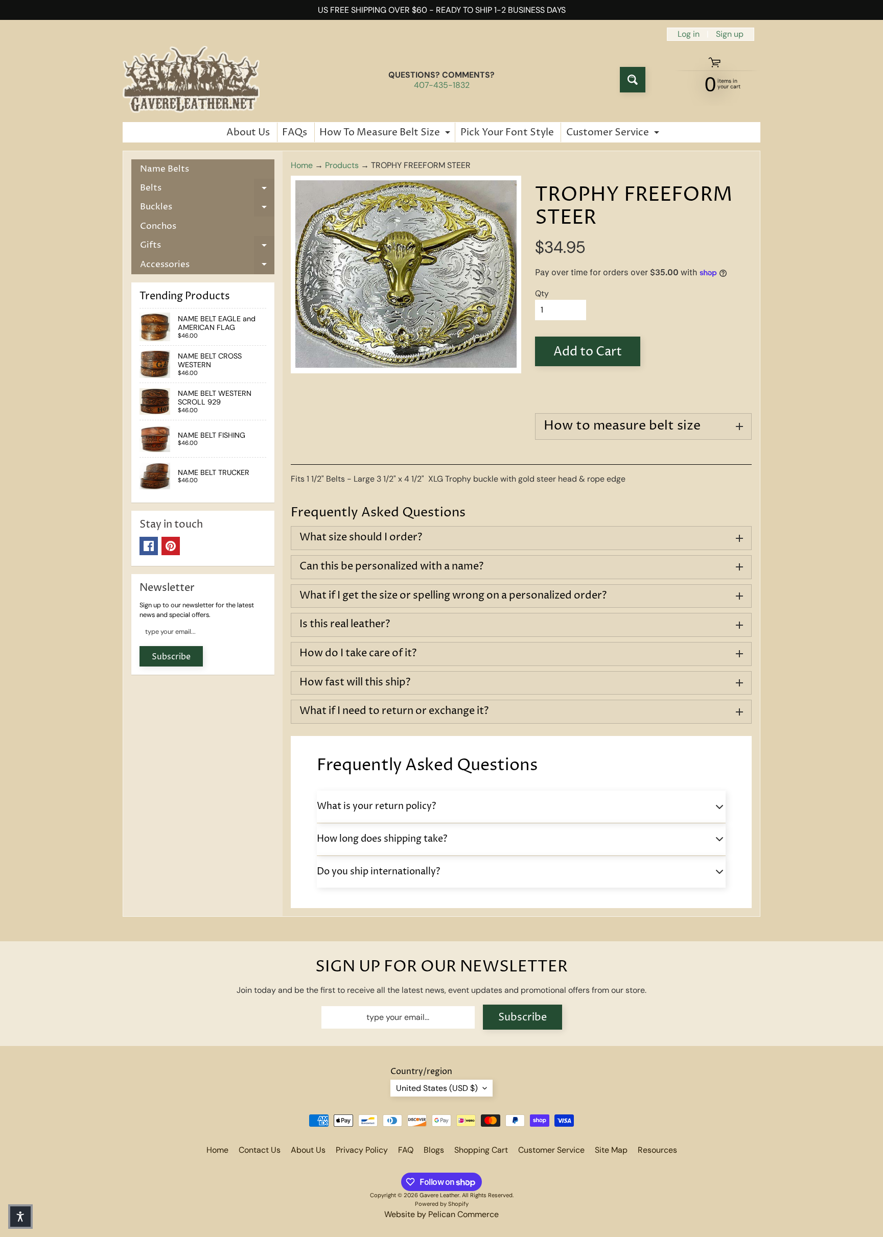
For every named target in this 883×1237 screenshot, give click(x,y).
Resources (657, 1150)
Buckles (207, 209)
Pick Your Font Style (507, 132)
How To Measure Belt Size (386, 134)
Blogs (434, 1150)
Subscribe (171, 656)
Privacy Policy (362, 1150)
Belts (207, 190)
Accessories (207, 266)
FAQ (405, 1150)
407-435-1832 (442, 85)
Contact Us (260, 1150)
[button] (20, 1216)
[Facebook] (149, 546)
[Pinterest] (170, 546)
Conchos (158, 226)
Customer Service (614, 134)
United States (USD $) (437, 1088)
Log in (689, 34)
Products (342, 165)
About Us (248, 132)
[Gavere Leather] (191, 79)
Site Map (611, 1150)
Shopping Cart (481, 1150)
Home (302, 165)
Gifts (207, 247)
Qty (542, 293)
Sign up (729, 34)
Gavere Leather (439, 1195)
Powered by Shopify (442, 1203)
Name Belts (164, 169)
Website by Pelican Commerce (441, 1214)
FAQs (294, 132)
